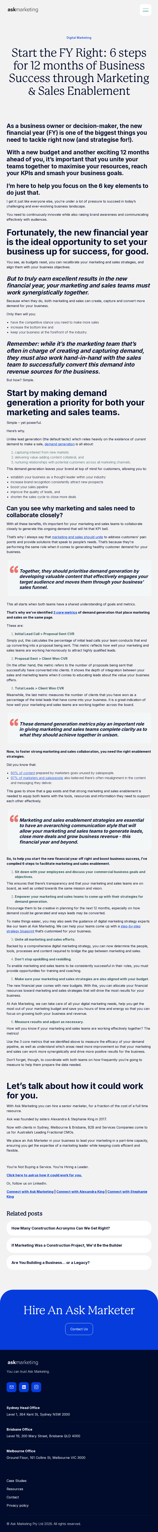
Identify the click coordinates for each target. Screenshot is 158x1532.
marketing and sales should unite (77, 537)
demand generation (60, 444)
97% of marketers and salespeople (37, 778)
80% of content (23, 773)
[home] (18, 10)
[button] (145, 10)
